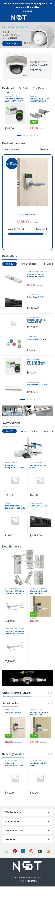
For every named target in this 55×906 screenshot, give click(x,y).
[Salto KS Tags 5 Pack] (14, 344)
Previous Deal (12, 149)
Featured (8, 88)
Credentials (31, 336)
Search (44, 18)
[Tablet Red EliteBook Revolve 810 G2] (14, 323)
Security (33, 96)
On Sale (23, 88)
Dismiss (27, 11)
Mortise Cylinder (11, 96)
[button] (19, 135)
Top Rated (39, 88)
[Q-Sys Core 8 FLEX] (14, 302)
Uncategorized (29, 263)
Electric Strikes (33, 272)
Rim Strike (44, 272)
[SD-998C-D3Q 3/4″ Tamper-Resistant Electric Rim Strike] (14, 279)
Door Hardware (10, 588)
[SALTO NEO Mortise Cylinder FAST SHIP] (14, 366)
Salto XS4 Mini (11, 710)
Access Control (29, 431)
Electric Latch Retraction (14, 589)
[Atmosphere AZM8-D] (14, 386)
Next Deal (45, 149)
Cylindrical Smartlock (39, 588)
